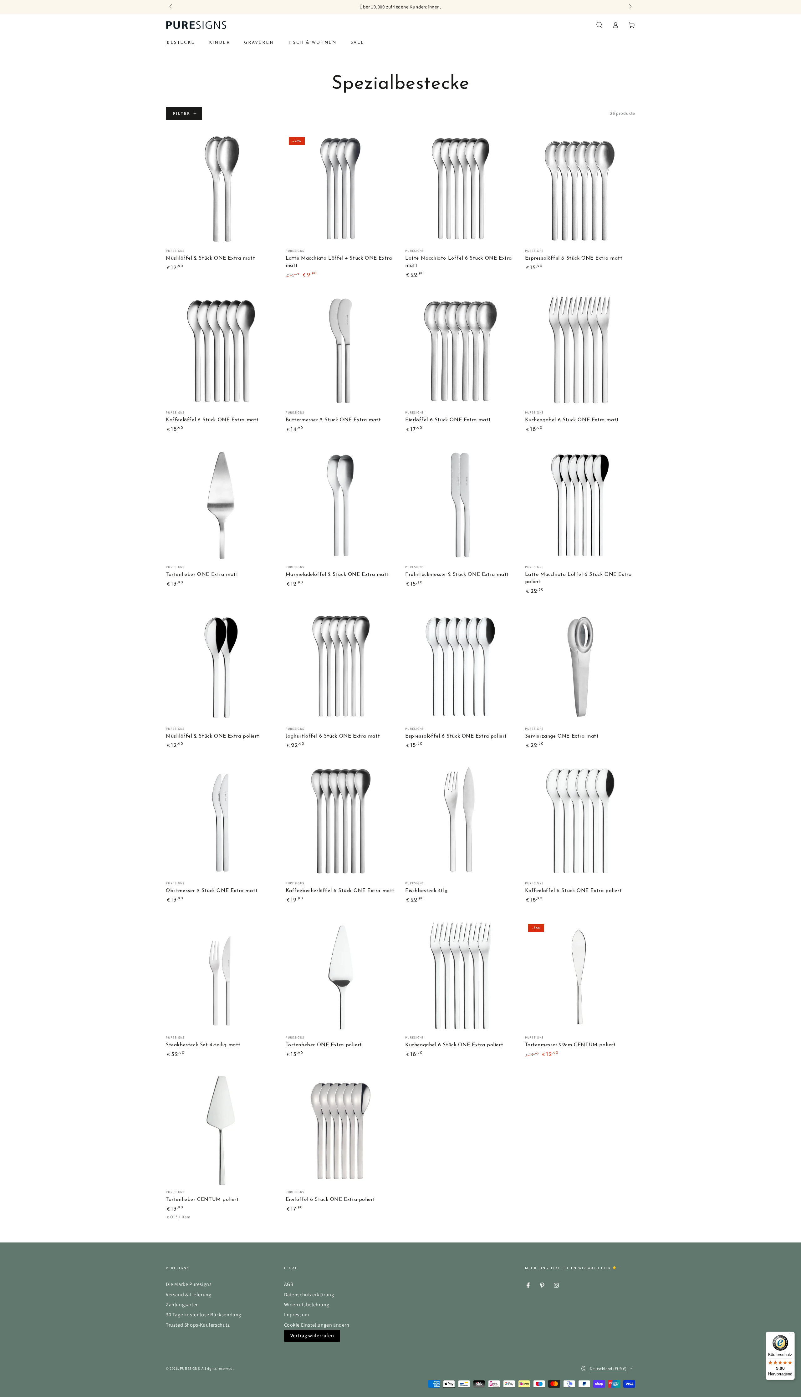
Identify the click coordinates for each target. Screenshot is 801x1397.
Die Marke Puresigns (189, 1284)
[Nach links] (171, 7)
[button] (599, 25)
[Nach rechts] (630, 7)
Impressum (296, 1314)
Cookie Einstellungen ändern (316, 1325)
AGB (288, 1284)
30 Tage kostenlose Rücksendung (203, 1314)
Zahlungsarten (182, 1304)
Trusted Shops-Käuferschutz (198, 1325)
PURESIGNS (190, 1368)
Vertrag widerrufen (312, 1335)
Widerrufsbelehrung (306, 1304)
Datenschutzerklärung (309, 1294)
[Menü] (791, 1335)
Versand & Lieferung (188, 1294)
